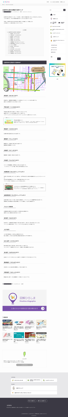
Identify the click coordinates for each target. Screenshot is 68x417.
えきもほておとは (25, 413)
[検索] (59, 59)
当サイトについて (43, 413)
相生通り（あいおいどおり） (15, 33)
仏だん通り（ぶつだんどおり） (15, 49)
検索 (51, 56)
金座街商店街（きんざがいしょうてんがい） (17, 43)
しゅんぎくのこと (24, 364)
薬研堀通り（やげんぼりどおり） (16, 51)
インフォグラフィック (16, 11)
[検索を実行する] (64, 10)
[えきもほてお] (6, 2)
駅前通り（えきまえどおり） (15, 36)
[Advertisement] (57, 86)
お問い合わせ (37, 413)
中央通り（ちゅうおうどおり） (15, 40)
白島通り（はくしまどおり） (15, 39)
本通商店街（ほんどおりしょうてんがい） (17, 42)
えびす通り (12, 47)
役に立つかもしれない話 (7, 11)
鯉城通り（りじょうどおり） (15, 37)
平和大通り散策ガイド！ (18, 120)
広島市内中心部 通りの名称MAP (14, 32)
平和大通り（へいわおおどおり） (16, 35)
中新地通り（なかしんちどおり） (16, 53)
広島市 (21, 11)
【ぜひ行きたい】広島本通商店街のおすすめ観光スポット (25, 186)
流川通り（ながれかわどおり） (15, 50)
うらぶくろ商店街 (13, 44)
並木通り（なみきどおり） (14, 46)
